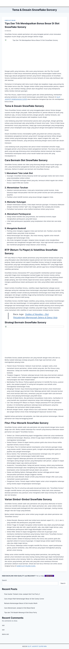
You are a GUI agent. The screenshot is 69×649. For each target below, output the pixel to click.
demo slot (5, 634)
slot (3, 625)
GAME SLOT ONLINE (10, 20)
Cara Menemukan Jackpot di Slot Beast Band (19, 608)
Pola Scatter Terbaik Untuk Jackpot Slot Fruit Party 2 (22, 594)
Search (4, 580)
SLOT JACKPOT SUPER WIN (37, 646)
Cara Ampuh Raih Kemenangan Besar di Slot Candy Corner (24, 599)
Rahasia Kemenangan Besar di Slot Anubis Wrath (20, 603)
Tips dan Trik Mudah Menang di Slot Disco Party (20, 612)
